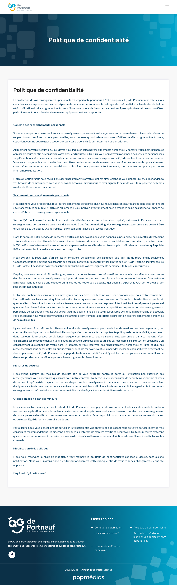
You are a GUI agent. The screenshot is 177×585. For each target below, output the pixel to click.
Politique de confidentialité (149, 527)
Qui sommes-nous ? (107, 533)
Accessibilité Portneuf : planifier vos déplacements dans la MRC (149, 537)
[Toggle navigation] (167, 7)
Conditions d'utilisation (108, 527)
